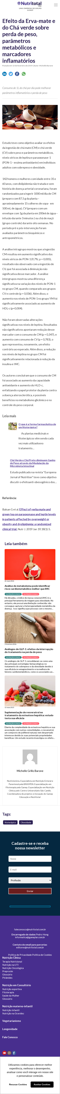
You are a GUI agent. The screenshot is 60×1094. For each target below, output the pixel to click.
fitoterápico (10, 822)
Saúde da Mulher (10, 995)
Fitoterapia (8, 992)
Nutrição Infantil (10, 1010)
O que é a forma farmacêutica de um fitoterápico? (37, 425)
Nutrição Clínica (11, 957)
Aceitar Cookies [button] (42, 1084)
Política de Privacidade (20, 954)
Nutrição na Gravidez (13, 1013)
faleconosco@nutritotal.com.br (30, 929)
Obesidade (26, 822)
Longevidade (9, 1029)
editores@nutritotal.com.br (30, 947)
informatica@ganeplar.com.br (30, 937)
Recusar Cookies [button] (18, 1084)
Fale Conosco (10, 1037)
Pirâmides (7, 977)
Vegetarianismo (11, 1020)
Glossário (7, 974)
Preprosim (7, 971)
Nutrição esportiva (12, 989)
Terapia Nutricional (12, 961)
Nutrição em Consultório (16, 985)
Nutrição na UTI (10, 964)
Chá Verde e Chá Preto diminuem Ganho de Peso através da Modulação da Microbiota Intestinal (32, 463)
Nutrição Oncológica (13, 968)
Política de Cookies (42, 954)
